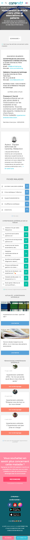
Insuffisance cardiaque (11, 204)
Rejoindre (15, 479)
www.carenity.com (12, 526)
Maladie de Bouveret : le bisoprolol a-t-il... (13, 278)
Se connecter (21, 538)
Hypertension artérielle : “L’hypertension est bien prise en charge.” (15, 425)
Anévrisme (8, 210)
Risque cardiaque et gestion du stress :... (11, 266)
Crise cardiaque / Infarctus (13, 192)
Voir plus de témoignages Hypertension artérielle (15, 441)
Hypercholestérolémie (11, 198)
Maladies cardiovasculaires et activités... (11, 253)
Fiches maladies (12, 7)
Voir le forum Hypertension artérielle (15, 289)
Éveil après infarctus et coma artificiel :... (12, 284)
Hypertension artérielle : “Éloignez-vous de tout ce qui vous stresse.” (15, 402)
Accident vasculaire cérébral (13, 186)
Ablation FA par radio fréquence (12, 229)
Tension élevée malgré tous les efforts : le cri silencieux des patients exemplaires (15, 344)
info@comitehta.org (14, 66)
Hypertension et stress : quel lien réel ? (14, 315)
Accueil (3, 7)
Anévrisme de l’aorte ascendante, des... (12, 246)
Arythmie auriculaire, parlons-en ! (12, 235)
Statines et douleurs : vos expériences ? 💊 (13, 272)
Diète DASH (13, 117)
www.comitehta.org (16, 68)
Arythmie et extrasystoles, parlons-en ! (13, 240)
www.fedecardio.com (17, 80)
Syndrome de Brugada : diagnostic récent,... (12, 260)
